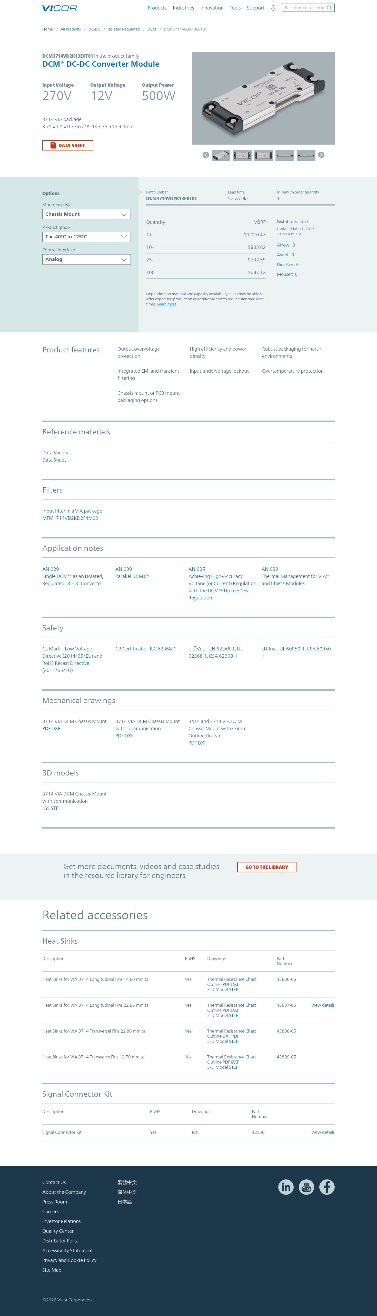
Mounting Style (57, 204)
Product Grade (56, 227)
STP (54, 808)
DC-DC (94, 29)
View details (323, 1005)
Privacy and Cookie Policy (69, 1260)
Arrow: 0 (286, 245)
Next (328, 101)
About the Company (64, 1192)
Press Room (54, 1202)
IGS (46, 808)
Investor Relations (61, 1221)
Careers (50, 1211)
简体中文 (127, 1192)
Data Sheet (71, 145)
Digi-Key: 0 (288, 264)
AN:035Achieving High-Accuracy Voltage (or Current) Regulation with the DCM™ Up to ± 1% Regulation (222, 583)
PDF (46, 728)
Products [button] (157, 8)
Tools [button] (235, 8)
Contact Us (54, 1182)
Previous (199, 101)
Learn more (166, 304)
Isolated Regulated (124, 29)
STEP (233, 989)
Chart (250, 979)
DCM (151, 29)
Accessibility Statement (67, 1250)
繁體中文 (127, 1182)
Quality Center (58, 1231)
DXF (56, 728)
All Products (71, 29)
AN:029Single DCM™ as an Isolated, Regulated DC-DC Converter (72, 576)
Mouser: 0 (287, 274)
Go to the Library (266, 867)
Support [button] (255, 8)
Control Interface (58, 249)
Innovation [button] (212, 8)
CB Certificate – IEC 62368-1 (145, 648)
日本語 (124, 1202)
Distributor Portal (61, 1240)
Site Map (51, 1270)
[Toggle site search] (308, 8)
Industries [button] (183, 8)
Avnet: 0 (285, 254)
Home (47, 29)
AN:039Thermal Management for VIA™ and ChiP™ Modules (296, 576)
